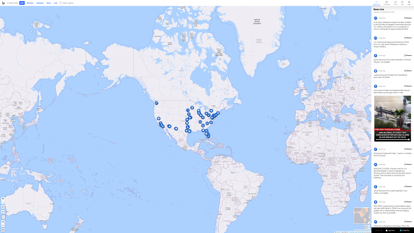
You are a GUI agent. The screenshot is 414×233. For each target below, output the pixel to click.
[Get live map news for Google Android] (404, 230)
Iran (55, 3)
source (409, 18)
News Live (376, 4)
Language (387, 4)
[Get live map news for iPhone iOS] (390, 230)
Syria (49, 3)
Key (402, 4)
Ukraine (30, 3)
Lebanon (39, 3)
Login (409, 4)
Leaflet (338, 232)
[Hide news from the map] (3, 211)
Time (395, 4)
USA (22, 3)
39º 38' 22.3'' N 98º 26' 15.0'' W (363, 230)
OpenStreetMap (359, 232)
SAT (3, 217)
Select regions (68, 3)
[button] (192, 108)
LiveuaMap (351, 232)
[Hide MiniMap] (369, 223)
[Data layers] (3, 230)
